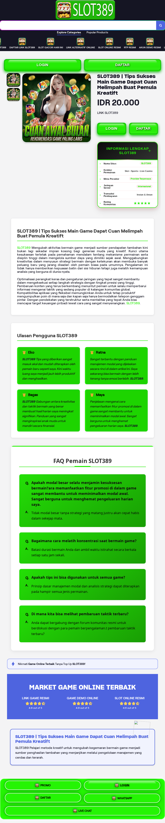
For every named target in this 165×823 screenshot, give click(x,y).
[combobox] (78, 25)
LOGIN (42, 65)
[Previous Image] (25, 108)
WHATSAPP (124, 798)
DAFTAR (122, 65)
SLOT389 (24, 247)
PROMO (45, 786)
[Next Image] (87, 108)
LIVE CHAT (85, 810)
